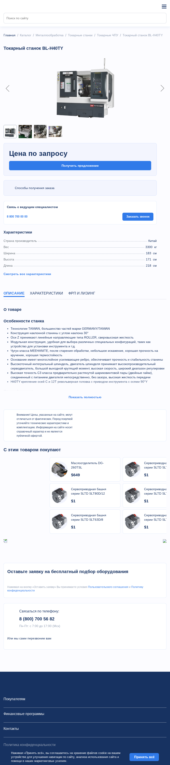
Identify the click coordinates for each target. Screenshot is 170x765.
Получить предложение (80, 165)
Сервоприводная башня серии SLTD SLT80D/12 (88, 491)
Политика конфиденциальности (30, 745)
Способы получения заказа (34, 188)
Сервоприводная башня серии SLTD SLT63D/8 (88, 517)
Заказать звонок (138, 216)
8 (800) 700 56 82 (36, 618)
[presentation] (5, 540)
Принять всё (144, 757)
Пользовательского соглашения (108, 587)
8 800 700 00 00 (17, 216)
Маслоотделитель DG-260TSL (87, 465)
